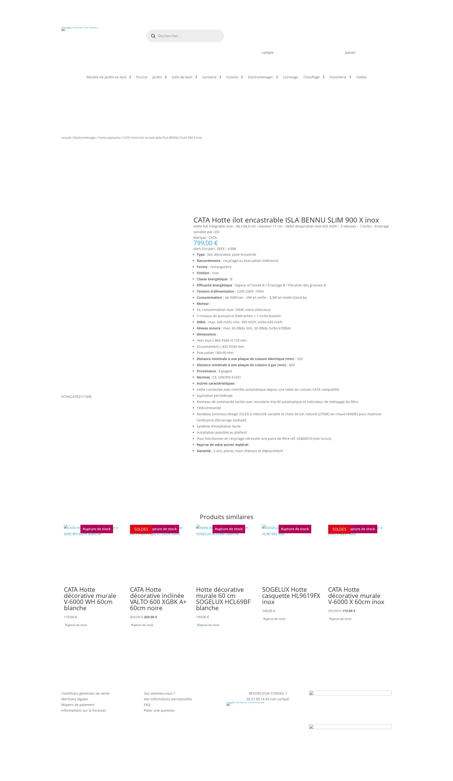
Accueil (66, 137)
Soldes (361, 77)
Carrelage (290, 77)
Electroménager (260, 77)
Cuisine (232, 77)
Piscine (141, 77)
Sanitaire (209, 77)
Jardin (157, 77)
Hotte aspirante (109, 137)
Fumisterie (338, 77)
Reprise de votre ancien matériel (222, 444)
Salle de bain (182, 77)
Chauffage (311, 77)
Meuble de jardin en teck (106, 77)
